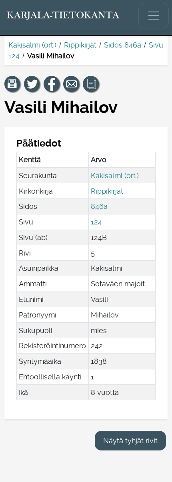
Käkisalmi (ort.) (32, 45)
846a (99, 206)
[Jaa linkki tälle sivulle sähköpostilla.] (71, 84)
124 (96, 222)
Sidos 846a (122, 45)
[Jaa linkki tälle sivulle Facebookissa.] (52, 84)
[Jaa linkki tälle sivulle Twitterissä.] (32, 84)
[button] (12, 84)
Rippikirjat (80, 45)
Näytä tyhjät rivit (130, 440)
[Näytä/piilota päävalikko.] (153, 15)
